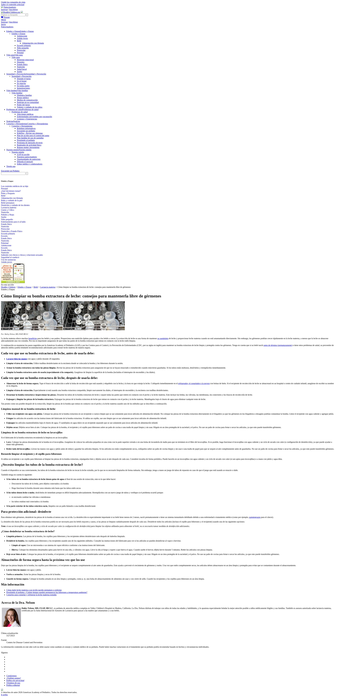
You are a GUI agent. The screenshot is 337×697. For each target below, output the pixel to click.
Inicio (3, 24)
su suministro (162, 338)
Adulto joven (22, 38)
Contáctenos (11, 676)
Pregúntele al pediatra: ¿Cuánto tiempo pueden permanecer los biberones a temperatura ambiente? (46, 592)
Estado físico (22, 64)
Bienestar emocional (25, 60)
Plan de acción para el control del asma (33, 135)
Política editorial (13, 685)
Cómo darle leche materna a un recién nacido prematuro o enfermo (34, 590)
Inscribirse (13, 9)
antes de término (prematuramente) (278, 345)
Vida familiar (17, 93)
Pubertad (4, 243)
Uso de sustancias (8, 260)
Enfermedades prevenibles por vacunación (34, 116)
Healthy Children (8, 287)
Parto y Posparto (8, 193)
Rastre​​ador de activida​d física (29, 145)
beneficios (32, 338)
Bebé (19, 41)
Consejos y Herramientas (22, 126)
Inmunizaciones (23, 88)
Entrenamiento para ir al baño (13, 222)
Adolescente (22, 36)
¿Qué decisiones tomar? (11, 191)
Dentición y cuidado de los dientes (15, 205)
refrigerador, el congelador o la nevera (194, 383)
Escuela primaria (24, 45)
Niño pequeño (23, 48)
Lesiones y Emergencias (27, 119)
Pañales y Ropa (7, 215)
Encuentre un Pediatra (10, 171)
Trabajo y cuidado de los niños (29, 107)
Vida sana (16, 57)
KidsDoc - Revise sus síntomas (30, 133)
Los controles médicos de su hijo (14, 186)
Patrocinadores (10, 7)
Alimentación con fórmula (33, 43)
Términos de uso (13, 683)
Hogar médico (23, 98)
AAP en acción (23, 154)
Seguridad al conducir (10, 257)
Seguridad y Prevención (21, 76)
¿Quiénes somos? (13, 678)
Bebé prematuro (7, 203)
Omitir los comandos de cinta (13, 2)
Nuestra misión (18, 152)
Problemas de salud (20, 112)
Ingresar (4, 9)
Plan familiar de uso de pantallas (30, 138)
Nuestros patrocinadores (27, 157)
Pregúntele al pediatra (26, 140)
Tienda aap (10, 166)
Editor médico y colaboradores (29, 164)
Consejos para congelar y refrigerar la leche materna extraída (31, 595)
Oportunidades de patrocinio (28, 159)
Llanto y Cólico (7, 210)
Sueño (19, 71)
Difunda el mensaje (25, 161)
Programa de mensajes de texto (30, 143)
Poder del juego (23, 105)
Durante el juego (24, 79)
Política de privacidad (15, 680)
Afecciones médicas (25, 114)
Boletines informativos (26, 128)
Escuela (4, 236)
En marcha (21, 83)
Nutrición (21, 67)
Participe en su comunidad (28, 102)
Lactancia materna (8, 207)
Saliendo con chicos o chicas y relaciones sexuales (22, 255)
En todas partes (23, 86)
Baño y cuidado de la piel (11, 200)
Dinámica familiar (24, 95)
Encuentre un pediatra (26, 131)
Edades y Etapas (18, 34)
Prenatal (20, 52)
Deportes (20, 62)
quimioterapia (254, 517)
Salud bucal (22, 69)
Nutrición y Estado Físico (11, 231)
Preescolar (21, 50)
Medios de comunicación (27, 100)
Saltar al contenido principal (12, 4)
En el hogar (21, 81)
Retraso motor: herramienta (28, 147)
